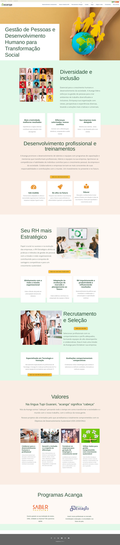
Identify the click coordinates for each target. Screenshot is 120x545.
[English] (114, 1)
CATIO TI (62, 541)
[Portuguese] (113, 1)
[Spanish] (116, 1)
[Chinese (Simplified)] (118, 1)
